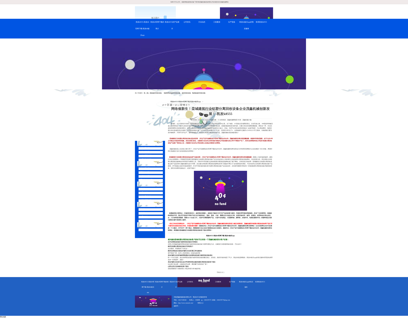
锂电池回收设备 (145, 168)
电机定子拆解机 (145, 196)
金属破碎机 (144, 192)
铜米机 (142, 188)
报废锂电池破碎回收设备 (172, 93)
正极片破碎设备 (145, 172)
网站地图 (3, 317)
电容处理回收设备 (146, 155)
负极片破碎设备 (145, 176)
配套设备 (145, 204)
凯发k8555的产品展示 (172, 25)
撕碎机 (142, 209)
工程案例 (216, 22)
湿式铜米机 (144, 229)
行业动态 (201, 22)
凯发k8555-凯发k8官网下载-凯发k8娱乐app (142, 28)
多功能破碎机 (147, 225)
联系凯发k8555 (261, 22)
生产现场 (231, 22)
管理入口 (200, 303)
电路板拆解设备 (145, 151)
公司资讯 (187, 22)
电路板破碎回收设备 (198, 93)
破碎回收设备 (186, 93)
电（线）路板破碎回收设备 (153, 93)
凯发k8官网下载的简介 (157, 25)
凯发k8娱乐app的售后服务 (246, 25)
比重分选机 (144, 216)
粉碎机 (142, 212)
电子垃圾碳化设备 (146, 159)
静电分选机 (144, 220)
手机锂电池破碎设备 (147, 179)
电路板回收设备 (145, 148)
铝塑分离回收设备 (146, 200)
